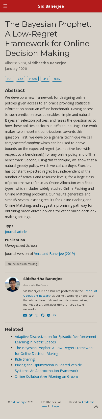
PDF (9, 79)
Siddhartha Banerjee (43, 279)
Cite (20, 79)
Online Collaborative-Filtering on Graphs (46, 376)
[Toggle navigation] (5, 6)
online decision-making (22, 264)
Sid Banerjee (51, 6)
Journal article (16, 231)
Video (33, 79)
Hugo (55, 406)
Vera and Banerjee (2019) (54, 253)
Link (45, 79)
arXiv (57, 79)
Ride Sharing (25, 359)
